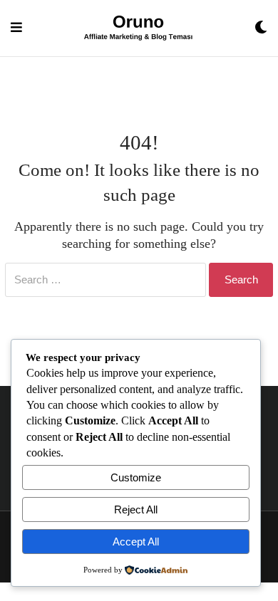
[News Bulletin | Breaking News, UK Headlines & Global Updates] (138, 28)
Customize (135, 477)
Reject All (136, 509)
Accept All (136, 541)
